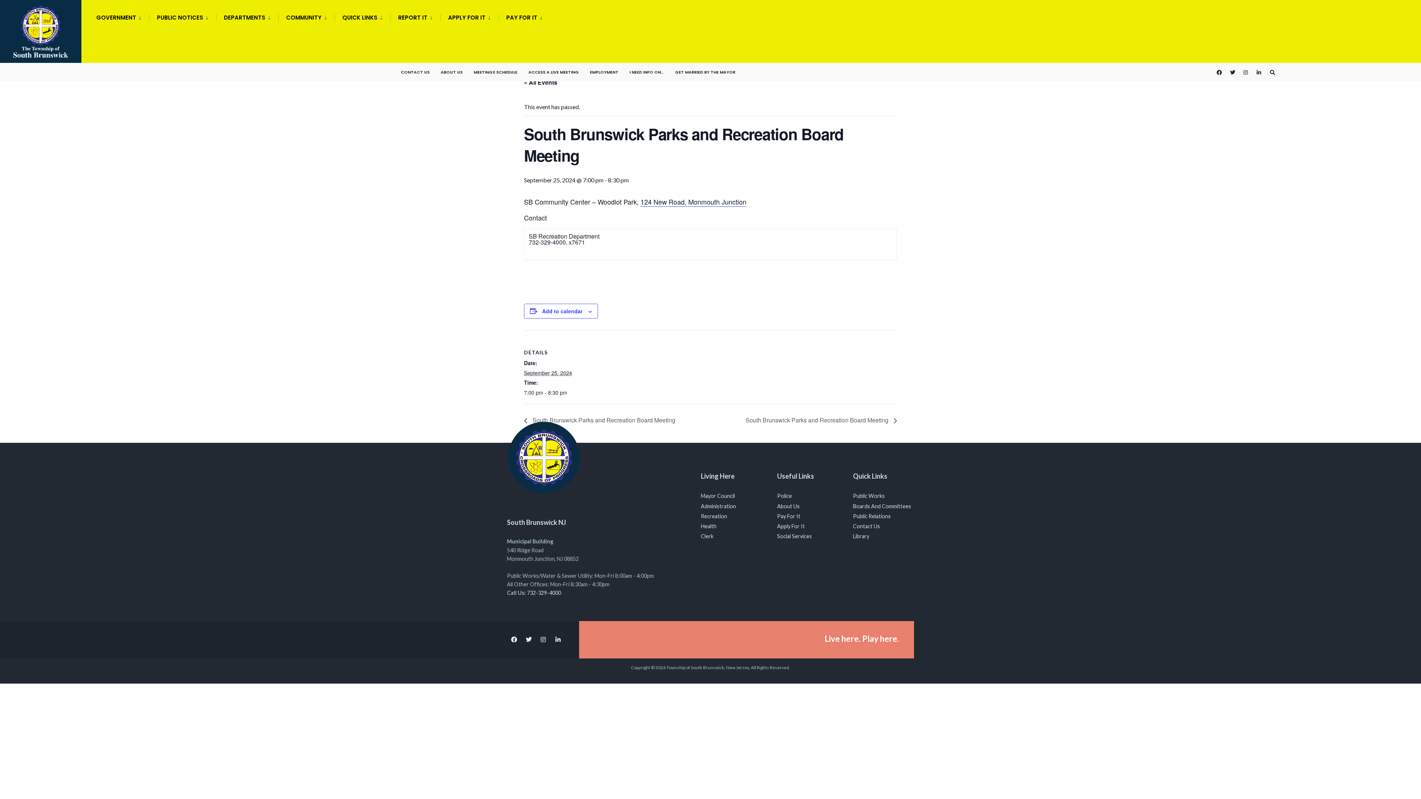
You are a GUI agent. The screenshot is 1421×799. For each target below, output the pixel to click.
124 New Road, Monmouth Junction (693, 201)
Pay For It (788, 516)
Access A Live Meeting (553, 72)
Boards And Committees (882, 506)
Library (861, 536)
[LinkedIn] (1259, 72)
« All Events (540, 82)
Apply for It (467, 17)
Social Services (794, 536)
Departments (244, 17)
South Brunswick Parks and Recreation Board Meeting (603, 420)
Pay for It (521, 17)
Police (784, 496)
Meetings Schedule (495, 72)
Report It (412, 17)
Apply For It (791, 526)
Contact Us (415, 72)
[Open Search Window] (1272, 72)
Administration (718, 506)
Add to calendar (562, 311)
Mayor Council (718, 496)
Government (116, 17)
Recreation (714, 516)
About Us (452, 72)
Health (708, 526)
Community (304, 17)
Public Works (869, 496)
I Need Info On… (646, 72)
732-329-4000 (544, 593)
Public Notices (180, 17)
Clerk (707, 536)
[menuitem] (122, 16)
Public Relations (872, 516)
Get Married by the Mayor (705, 72)
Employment (604, 72)
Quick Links (359, 17)
